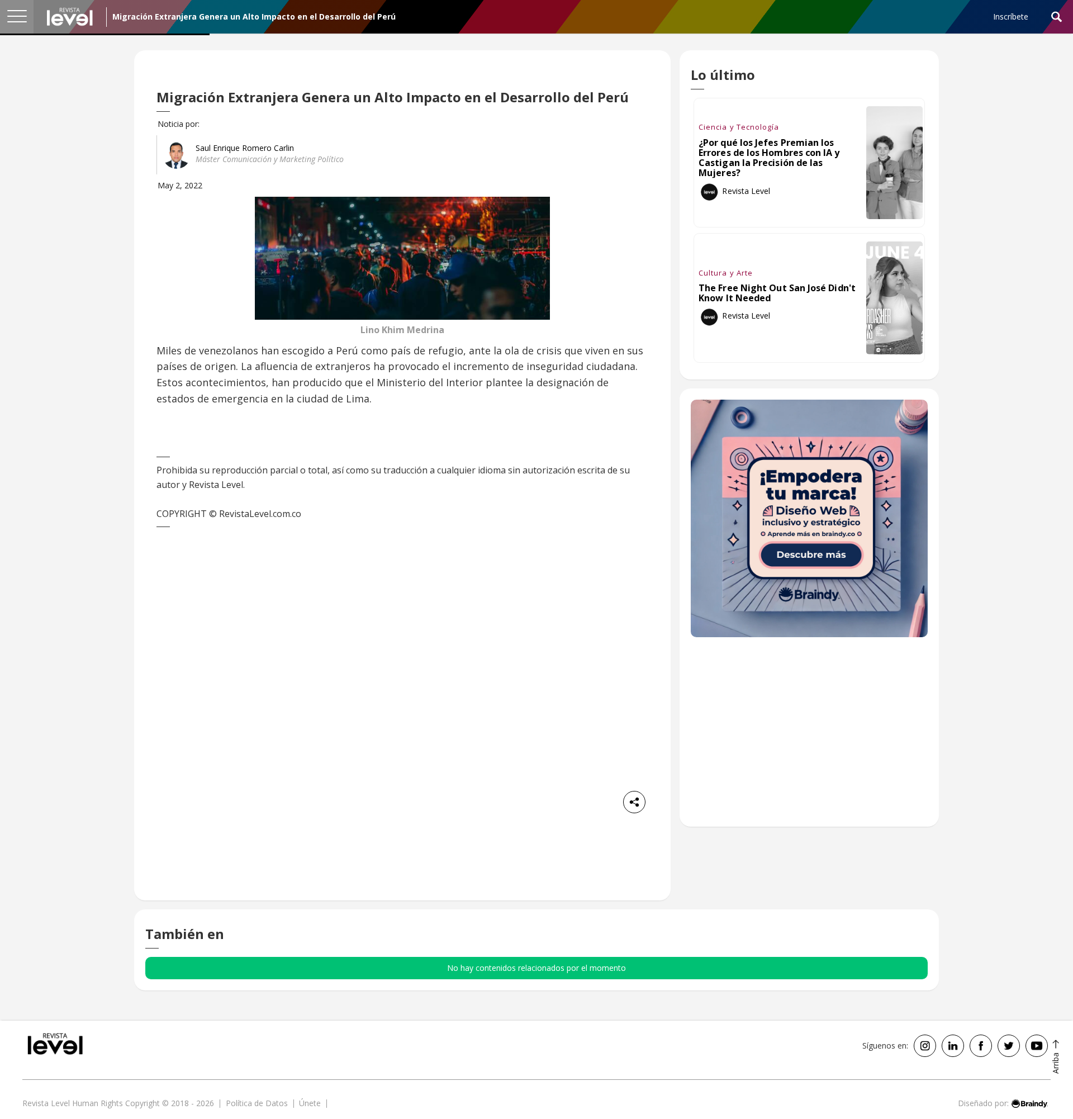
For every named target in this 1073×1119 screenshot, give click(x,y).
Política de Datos (257, 1103)
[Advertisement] (809, 738)
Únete (310, 1103)
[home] (70, 17)
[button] (17, 17)
